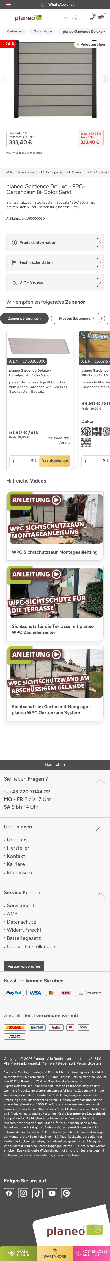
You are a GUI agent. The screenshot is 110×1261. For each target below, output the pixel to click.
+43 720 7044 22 (29, 791)
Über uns (17, 840)
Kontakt (16, 856)
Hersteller (18, 848)
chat (61, 4)
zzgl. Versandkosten (30, 153)
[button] (8, 4)
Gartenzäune (43, 31)
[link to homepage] (28, 18)
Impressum (19, 872)
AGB (12, 914)
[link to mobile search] (74, 17)
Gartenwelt (15, 31)
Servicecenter (23, 905)
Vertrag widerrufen (24, 966)
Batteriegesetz (24, 938)
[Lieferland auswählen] (8, 4)
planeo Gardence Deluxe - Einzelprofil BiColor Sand (30, 372)
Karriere (16, 864)
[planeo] (72, 1230)
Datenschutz (21, 922)
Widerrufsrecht (24, 930)
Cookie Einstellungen (31, 946)
